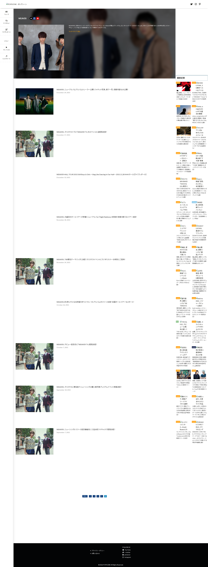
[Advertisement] (192, 41)
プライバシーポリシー (98, 550)
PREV (85, 496)
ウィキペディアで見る (74, 31)
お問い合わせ (96, 553)
